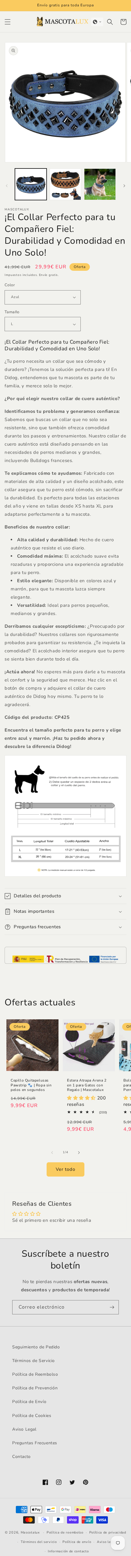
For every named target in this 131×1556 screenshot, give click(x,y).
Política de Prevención (35, 1388)
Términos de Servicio (33, 1361)
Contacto (21, 1456)
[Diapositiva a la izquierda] (6, 185)
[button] (7, 22)
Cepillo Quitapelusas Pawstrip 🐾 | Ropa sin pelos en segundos (31, 1085)
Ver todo (65, 1169)
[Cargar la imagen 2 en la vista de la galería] (65, 184)
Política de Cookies (31, 1415)
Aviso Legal (24, 1429)
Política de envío (76, 1542)
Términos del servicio (39, 1542)
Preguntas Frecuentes (34, 1443)
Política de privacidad (107, 1532)
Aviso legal (106, 1542)
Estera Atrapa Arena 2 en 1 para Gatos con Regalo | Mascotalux (87, 1085)
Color (10, 285)
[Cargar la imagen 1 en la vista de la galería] (31, 184)
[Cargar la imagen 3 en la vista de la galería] (100, 184)
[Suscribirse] (112, 1307)
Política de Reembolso (35, 1374)
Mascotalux (30, 1532)
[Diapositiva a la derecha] (124, 185)
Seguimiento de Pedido (36, 1347)
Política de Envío (29, 1402)
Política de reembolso (65, 1532)
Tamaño (12, 312)
